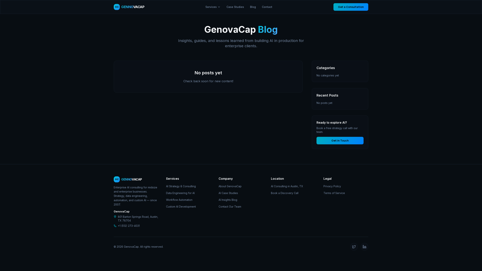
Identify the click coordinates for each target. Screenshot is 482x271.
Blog (253, 6)
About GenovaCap (230, 186)
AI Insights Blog (228, 199)
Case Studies (235, 6)
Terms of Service (334, 193)
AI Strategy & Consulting (181, 186)
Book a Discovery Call (284, 193)
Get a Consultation (351, 7)
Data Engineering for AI (180, 193)
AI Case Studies (228, 193)
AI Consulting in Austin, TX (287, 186)
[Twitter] (354, 246)
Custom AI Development (181, 206)
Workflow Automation (179, 199)
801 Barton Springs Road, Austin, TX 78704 (138, 218)
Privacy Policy (332, 186)
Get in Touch (340, 140)
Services (211, 6)
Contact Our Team (230, 206)
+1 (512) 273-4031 (129, 225)
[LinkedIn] (364, 246)
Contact (267, 6)
